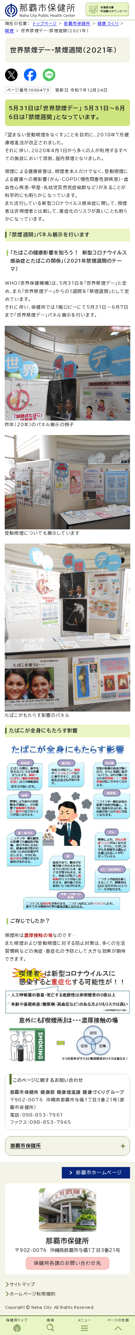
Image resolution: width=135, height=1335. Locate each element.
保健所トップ (16, 1320)
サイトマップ (22, 1284)
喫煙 (9, 31)
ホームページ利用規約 (33, 1294)
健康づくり (108, 23)
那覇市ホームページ (99, 1172)
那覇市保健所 (77, 23)
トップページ (45, 23)
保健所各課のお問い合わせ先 (67, 1263)
